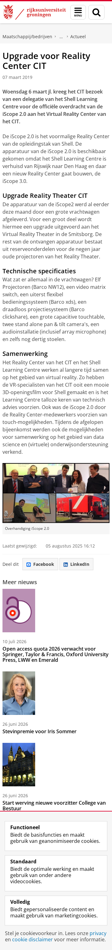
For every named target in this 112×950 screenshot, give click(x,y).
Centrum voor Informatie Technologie (61, 37)
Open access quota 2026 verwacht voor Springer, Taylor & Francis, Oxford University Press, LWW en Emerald (55, 654)
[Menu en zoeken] (78, 12)
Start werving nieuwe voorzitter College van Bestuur (54, 805)
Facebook (43, 564)
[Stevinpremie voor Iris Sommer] (18, 693)
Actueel (78, 36)
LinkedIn (79, 564)
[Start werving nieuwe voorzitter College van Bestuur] (18, 764)
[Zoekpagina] (96, 12)
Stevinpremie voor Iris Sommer (39, 731)
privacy (98, 933)
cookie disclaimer (32, 939)
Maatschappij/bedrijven (27, 36)
